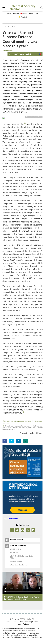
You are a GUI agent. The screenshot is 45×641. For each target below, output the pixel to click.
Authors (26, 624)
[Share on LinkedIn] (18, 441)
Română (24, 17)
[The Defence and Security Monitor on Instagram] (33, 530)
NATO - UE (14, 553)
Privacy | (19, 624)
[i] (25, 123)
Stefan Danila (7, 50)
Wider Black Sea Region (18, 565)
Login (9, 13)
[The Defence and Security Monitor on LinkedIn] (28, 530)
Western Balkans (16, 561)
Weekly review (15, 549)
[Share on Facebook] (4, 441)
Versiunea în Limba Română (20, 54)
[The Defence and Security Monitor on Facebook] (12, 530)
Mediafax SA (29, 619)
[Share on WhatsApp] (25, 441)
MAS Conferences (11, 519)
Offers (24, 13)
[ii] (23, 412)
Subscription (33, 13)
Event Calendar (16, 540)
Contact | (35, 622)
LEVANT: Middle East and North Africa (21, 557)
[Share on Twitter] (11, 441)
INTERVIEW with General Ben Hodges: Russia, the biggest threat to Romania (21, 598)
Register (16, 13)
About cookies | (26, 622)
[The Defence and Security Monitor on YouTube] (22, 530)
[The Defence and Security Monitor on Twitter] (17, 530)
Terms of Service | (12, 622)
